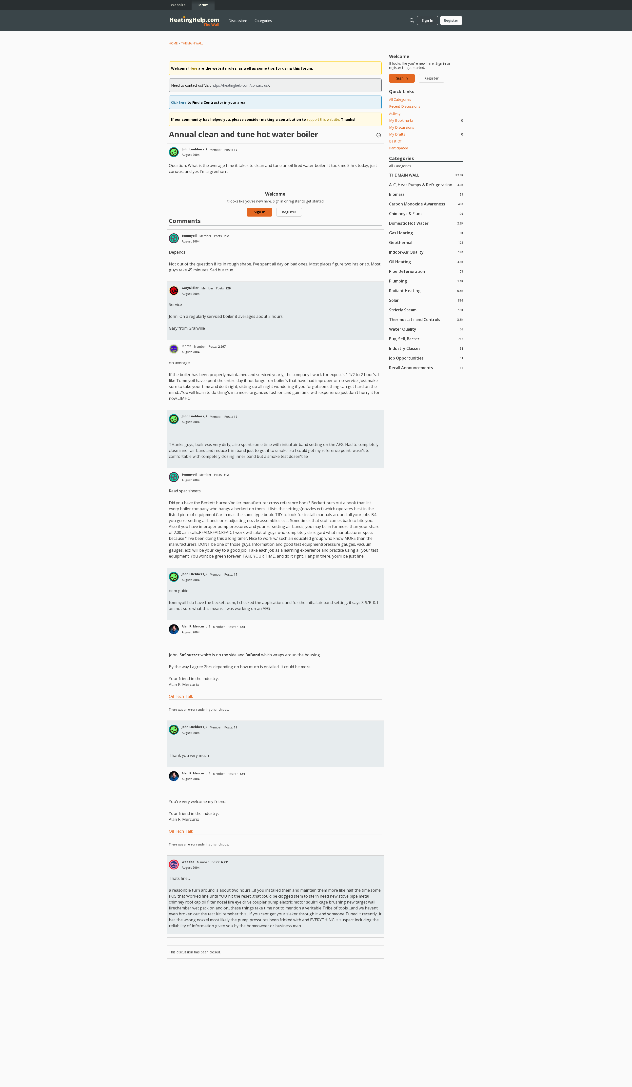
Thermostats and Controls (426, 319)
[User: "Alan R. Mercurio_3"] (174, 629)
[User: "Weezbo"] (174, 864)
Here (193, 68)
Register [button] (289, 212)
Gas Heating (426, 232)
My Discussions (401, 127)
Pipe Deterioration (426, 271)
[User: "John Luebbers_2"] (174, 152)
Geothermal (426, 242)
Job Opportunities (426, 358)
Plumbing (426, 280)
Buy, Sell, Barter (426, 338)
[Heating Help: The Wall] (194, 20)
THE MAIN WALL (426, 175)
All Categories (400, 99)
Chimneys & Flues (426, 213)
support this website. (323, 119)
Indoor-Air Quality (426, 252)
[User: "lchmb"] (174, 349)
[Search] (412, 20)
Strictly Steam (426, 309)
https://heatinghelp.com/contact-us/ (240, 85)
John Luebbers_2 (194, 149)
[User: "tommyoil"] (174, 238)
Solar (426, 300)
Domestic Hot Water (426, 223)
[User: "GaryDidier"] (174, 291)
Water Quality (426, 329)
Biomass (426, 194)
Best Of (395, 141)
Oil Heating (426, 261)
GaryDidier (190, 288)
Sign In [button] (259, 212)
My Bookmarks (426, 120)
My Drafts (426, 134)
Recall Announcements (426, 367)
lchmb (186, 346)
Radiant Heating (426, 290)
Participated (398, 148)
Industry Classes (426, 348)
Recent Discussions (404, 106)
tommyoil (189, 236)
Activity (394, 113)
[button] (379, 135)
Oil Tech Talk (181, 696)
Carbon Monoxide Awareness (426, 203)
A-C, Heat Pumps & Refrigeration (426, 184)
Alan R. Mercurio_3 (196, 626)
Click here (178, 102)
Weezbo (188, 862)
